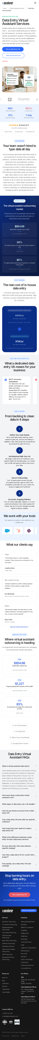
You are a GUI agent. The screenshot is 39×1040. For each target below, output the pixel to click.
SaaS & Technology (27, 959)
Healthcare (24, 936)
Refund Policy (15, 1036)
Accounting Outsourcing (9, 932)
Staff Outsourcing (7, 954)
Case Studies (6, 992)
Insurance (24, 956)
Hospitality (24, 930)
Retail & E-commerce (27, 927)
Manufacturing (25, 950)
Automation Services (8, 946)
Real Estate (24, 939)
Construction (24, 962)
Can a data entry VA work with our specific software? (18, 821)
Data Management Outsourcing (7, 928)
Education (24, 924)
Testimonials (5, 989)
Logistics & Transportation (28, 948)
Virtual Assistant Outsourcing (6, 936)
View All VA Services (13, 55)
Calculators (5, 983)
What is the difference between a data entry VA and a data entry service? (17, 838)
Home (4, 8)
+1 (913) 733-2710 (7, 1013)
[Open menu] (35, 2)
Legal (22, 945)
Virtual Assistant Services (17, 8)
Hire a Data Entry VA (13, 49)
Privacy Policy (5, 1036)
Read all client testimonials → (19, 627)
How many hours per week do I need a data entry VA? (16, 829)
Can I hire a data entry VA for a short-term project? (18, 856)
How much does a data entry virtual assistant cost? (15, 796)
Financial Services (26, 942)
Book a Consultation (28, 910)
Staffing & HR (25, 933)
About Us (5, 977)
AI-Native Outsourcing (8, 943)
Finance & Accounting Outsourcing (8, 950)
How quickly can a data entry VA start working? (16, 865)
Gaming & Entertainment (28, 921)
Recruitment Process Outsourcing (8, 958)
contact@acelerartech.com (10, 1016)
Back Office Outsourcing (9, 940)
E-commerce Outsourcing (9, 924)
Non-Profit (24, 953)
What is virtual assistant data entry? (15, 766)
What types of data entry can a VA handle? (18, 804)
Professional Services (27, 965)
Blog (3, 980)
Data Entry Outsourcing (9, 921)
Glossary (4, 986)
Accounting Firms (26, 968)
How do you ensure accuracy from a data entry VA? (18, 812)
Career (22, 1036)
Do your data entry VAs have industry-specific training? (16, 847)
